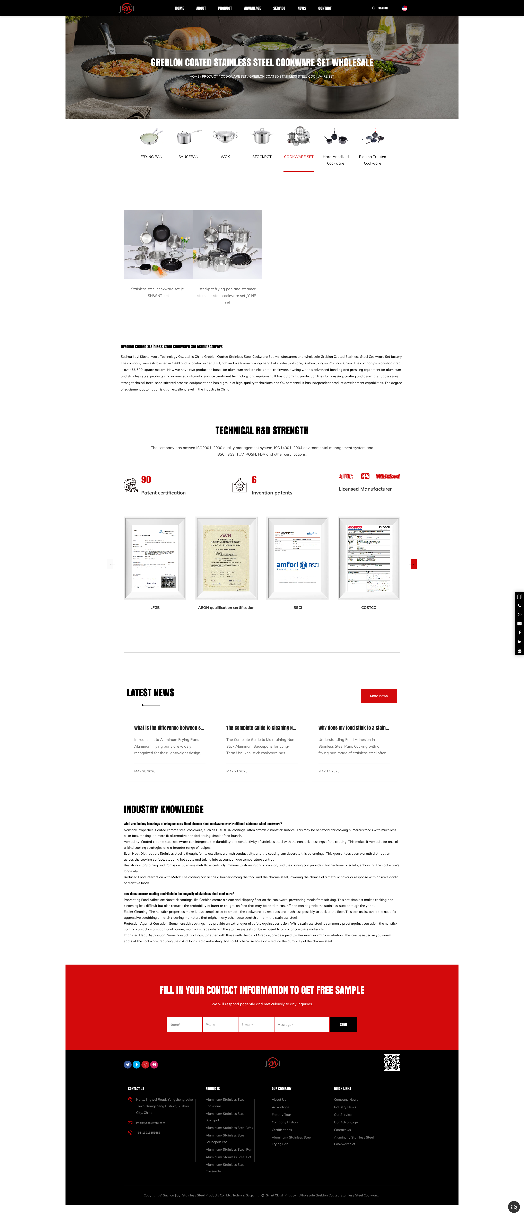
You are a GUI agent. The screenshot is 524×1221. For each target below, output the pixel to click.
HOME (179, 8)
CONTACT (325, 8)
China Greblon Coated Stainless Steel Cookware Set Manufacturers (246, 356)
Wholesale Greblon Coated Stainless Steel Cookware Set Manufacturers (339, 1195)
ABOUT (201, 8)
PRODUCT (225, 8)
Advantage (252, 8)
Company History (285, 1122)
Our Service (343, 1115)
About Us (279, 1099)
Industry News (345, 1107)
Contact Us (342, 1130)
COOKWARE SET (234, 76)
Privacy (290, 1195)
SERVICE (279, 8)
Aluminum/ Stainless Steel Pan (229, 1149)
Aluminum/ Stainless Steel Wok (229, 1128)
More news (379, 696)
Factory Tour (281, 1115)
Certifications (282, 1130)
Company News (346, 1099)
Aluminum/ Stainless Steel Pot (228, 1157)
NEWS (302, 8)
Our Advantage (346, 1122)
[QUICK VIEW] (158, 244)
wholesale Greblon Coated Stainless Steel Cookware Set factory (353, 356)
